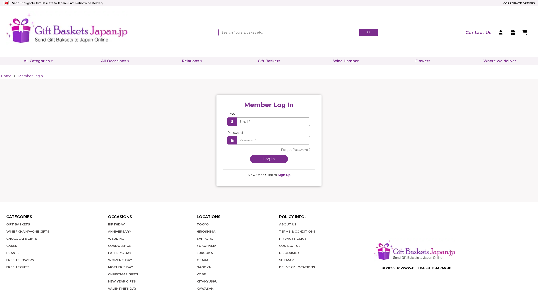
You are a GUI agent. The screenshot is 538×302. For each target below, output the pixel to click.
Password (235, 133)
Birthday (116, 224)
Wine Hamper (346, 61)
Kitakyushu (207, 281)
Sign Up (284, 175)
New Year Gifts (122, 281)
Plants (13, 253)
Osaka (202, 260)
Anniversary (119, 231)
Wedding (116, 239)
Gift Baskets (269, 61)
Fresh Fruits (17, 267)
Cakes (11, 246)
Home (6, 76)
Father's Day (119, 253)
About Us (287, 224)
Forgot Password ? (296, 150)
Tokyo (203, 224)
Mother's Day (120, 267)
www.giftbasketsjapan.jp (426, 268)
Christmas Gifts (123, 274)
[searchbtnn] (369, 32)
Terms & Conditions (297, 231)
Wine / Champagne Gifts (27, 231)
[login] (501, 32)
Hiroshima (206, 231)
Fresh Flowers (20, 260)
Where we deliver (499, 61)
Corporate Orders (519, 3)
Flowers (422, 61)
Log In (269, 159)
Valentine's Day (122, 288)
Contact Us (290, 246)
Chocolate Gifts (21, 239)
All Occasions (113, 61)
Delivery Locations (297, 267)
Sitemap (286, 260)
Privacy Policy (292, 239)
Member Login (30, 76)
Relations (190, 61)
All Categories (37, 61)
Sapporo (205, 239)
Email (231, 114)
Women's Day (120, 260)
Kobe (201, 274)
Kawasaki (205, 288)
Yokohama (206, 246)
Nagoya (204, 267)
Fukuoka (205, 253)
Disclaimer (289, 253)
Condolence (119, 246)
